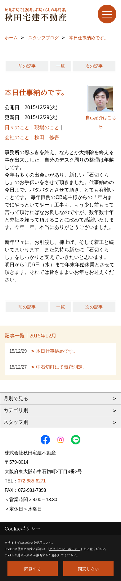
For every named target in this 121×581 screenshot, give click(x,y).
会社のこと (17, 137)
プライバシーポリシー (64, 548)
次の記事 (94, 66)
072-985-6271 (32, 480)
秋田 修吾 (46, 137)
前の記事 (27, 66)
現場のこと (46, 127)
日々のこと (17, 127)
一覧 (60, 66)
